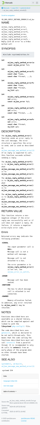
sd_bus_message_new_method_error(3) (17, 150)
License (24, 421)
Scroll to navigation (8, 15)
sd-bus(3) (17, 364)
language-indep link (10, 381)
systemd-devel (25, 8)
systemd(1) (6, 364)
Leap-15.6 (14, 8)
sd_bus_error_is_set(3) (18, 272)
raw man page (8, 386)
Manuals (6, 8)
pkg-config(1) (18, 326)
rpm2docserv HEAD (28, 418)
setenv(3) (10, 343)
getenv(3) (5, 333)
